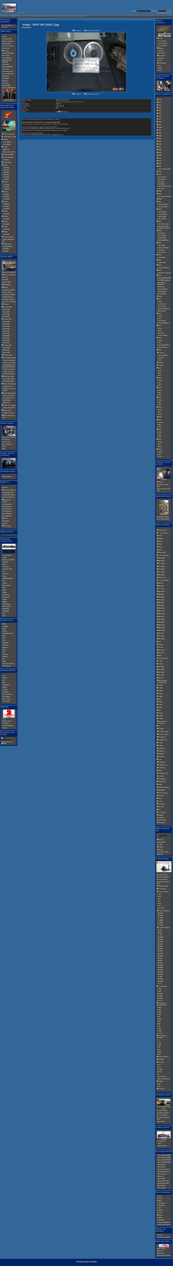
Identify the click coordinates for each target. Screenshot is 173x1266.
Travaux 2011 (5, 324)
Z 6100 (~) (162, 751)
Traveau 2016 (6, 335)
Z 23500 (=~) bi (163, 773)
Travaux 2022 (6, 352)
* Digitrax (4, 687)
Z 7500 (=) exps (163, 734)
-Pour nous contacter (8, 46)
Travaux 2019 (6, 342)
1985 (159, 141)
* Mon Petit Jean (6, 666)
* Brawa (4, 649)
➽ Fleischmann (161, 1203)
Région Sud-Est (161, 1248)
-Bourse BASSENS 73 (163, 323)
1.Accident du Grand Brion (162, 485)
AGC (159, 710)
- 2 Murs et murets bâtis (8, 362)
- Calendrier (5, 159)
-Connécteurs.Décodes (8, 299)
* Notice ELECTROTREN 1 (164, 1160)
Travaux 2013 (6, 328)
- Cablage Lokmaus (7, 297)
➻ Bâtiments (160, 58)
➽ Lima (159, 1207)
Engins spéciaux (164, 787)
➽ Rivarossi (160, 1210)
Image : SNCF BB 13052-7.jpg (41, 24)
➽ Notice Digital (161, 1188)
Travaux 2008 (6, 314)
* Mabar (4, 590)
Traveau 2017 (6, 338)
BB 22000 (162, 630)
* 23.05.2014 (6, 206)
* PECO (4, 624)
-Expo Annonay (161, 177)
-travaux (159, 432)
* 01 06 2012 (6, 184)
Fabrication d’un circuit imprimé (8, 389)
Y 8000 (160, 664)
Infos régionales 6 (7, 513)
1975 (159, 113)
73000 (160, 704)
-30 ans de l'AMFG (162, 206)
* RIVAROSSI (5, 608)
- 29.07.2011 (6, 170)
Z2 (159, 726)
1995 (159, 171)
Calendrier (12, 16)
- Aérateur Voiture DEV (8, 407)
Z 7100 (160, 742)
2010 (159, 275)
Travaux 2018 (6, 340)
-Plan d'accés (5, 48)
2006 (159, 255)
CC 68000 (162, 566)
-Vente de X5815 (161, 216)
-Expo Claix (160, 181)
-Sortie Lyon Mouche (163, 267)
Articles (161, 482)
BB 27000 (162, 625)
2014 (159, 338)
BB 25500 (162, 591)
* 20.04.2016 (6, 214)
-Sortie (161, 365)
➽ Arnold (159, 1212)
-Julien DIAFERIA (7, 58)
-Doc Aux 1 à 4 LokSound (9, 301)
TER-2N (159, 1051)
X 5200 (160, 702)
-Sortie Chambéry (162, 214)
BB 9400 (161, 616)
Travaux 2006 (6, 309)
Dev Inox (161, 806)
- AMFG (5, 139)
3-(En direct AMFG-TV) (8, 497)
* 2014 (6, 201)
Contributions (8, 355)
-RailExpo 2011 (161, 311)
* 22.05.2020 (6, 229)
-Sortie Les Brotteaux (163, 247)
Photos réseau (6, 439)
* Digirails (4, 678)
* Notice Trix (160, 1176)
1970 (160, 99)
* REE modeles (6, 604)
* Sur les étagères (7, 555)
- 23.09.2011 (6, 177)
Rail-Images (7, 526)
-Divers (160, 360)
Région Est (160, 1251)
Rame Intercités (161, 1076)
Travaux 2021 (6, 350)
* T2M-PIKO (5, 562)
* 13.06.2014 (6, 208)
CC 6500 (161, 636)
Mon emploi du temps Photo (163, 882)
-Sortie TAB (160, 250)
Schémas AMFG (6, 282)
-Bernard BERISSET (7, 66)
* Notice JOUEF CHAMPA (164, 1157)
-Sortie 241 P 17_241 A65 (164, 273)
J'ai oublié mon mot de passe (164, 12)
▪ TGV (159, 983)
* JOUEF (4, 557)
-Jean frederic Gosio (7, 71)
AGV (160, 655)
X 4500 (160, 696)
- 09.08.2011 (5, 248)
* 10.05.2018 (6, 219)
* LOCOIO (4, 689)
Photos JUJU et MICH (163, 519)
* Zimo (4, 682)
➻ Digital (159, 68)
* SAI (3, 659)
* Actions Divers (9, 237)
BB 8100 (161, 586)
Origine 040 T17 (161, 842)
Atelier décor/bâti (8, 376)
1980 (160, 127)
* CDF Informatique (7, 694)
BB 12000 (160, 979)
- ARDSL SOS (6, 149)
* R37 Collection (6, 606)
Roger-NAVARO (6, 85)
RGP (159, 699)
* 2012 (6, 182)
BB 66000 (161, 666)
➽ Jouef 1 (159, 1196)
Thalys (161, 647)
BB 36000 (162, 619)
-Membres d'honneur (7, 41)
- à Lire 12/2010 (6, 142)
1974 (159, 110)
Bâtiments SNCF (161, 820)
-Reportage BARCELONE (164, 278)
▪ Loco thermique (163, 555)
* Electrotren (5, 573)
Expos (3, 449)
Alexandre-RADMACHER (8, 87)
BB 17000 (162, 611)
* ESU (3, 613)
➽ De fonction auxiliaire (163, 1237)
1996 (159, 174)
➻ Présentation (161, 1141)
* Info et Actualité (9, 134)
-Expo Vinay (160, 188)
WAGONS (162, 790)
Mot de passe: (154, 10)
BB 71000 (161, 675)
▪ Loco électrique (163, 580)
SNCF (158, 1084)
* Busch (4, 628)
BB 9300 (161, 605)
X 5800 (160, 688)
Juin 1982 (159, 844)
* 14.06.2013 (6, 196)
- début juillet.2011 (7, 246)
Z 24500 (161, 776)
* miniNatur (5, 626)
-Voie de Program (163, 355)
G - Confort (161, 812)
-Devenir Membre (6, 43)
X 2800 (160, 716)
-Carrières (160, 357)
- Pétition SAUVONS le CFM (8, 240)
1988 (159, 149)
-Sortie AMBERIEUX (162, 240)
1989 (159, 152)
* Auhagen (5, 647)
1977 (159, 119)
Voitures (161, 795)
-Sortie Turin (160, 333)
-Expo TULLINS (161, 218)
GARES (161, 815)
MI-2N (160, 770)
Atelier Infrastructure (9, 357)
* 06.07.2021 (6, 234)
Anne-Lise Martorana (7, 73)
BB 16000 (162, 608)
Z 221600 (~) (162, 779)
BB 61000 (162, 575)
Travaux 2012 (6, 326)
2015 (159, 350)
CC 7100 (161, 588)
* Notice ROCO (161, 1178)
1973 (159, 108)
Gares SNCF (160, 817)
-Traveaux (160, 400)
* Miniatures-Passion (7, 725)
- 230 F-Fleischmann (8, 398)
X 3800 (160, 690)
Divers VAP (162, 552)
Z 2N (159, 759)
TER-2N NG (161, 781)
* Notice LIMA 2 (161, 1167)
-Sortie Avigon (161, 233)
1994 (159, 166)
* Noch (4, 640)
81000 (160, 707)
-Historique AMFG (7, 38)
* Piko (3, 580)
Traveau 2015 (6, 333)
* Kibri (3, 652)
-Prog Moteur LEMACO (8, 294)
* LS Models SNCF (7, 569)
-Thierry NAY (5, 64)
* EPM (3, 615)
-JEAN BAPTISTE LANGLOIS (7, 61)
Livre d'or (25, 16)
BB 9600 (160, 960)
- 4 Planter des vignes (8, 369)
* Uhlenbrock (5, 685)
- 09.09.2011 (6, 174)
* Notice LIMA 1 (161, 1164)
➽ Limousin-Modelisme (163, 1222)
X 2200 (160, 693)
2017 (159, 378)
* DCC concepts (6, 699)
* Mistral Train (6, 594)
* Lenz (3, 675)
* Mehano (4, 592)
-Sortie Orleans (161, 320)
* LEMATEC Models (7, 578)
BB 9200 (161, 602)
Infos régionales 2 (7, 506)
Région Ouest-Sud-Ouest (164, 1255)
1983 (159, 136)
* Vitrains (4, 583)
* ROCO (4, 564)
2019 (159, 397)
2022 (159, 429)
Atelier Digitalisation (9, 393)
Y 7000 (160, 661)
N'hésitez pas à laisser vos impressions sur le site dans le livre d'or (47, 16)
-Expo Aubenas (161, 179)
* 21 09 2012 (6, 189)
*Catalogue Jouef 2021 (8, 559)
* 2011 (5, 165)
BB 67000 (162, 558)
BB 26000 (162, 622)
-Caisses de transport (8, 413)
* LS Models (5, 566)
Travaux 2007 (6, 312)
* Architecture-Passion (8, 663)
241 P (160, 544)
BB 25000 (162, 613)
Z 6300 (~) (162, 754)
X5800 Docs (160, 849)
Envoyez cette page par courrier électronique (144, 19)
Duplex (161, 644)
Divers (160, 798)
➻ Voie (159, 65)
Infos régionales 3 (7, 509)
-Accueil (4, 36)
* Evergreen (5, 645)
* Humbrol (5, 656)
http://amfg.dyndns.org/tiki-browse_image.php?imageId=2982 (41, 122)
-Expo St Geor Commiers (164, 186)
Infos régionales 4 (7, 511)
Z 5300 (160, 745)
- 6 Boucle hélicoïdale (8, 374)
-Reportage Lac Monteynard (161, 283)
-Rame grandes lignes (163, 1078)
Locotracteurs (163, 658)
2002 (159, 209)
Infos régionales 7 (7, 516)
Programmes (5, 521)
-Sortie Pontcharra (162, 335)
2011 (159, 299)
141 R (160, 535)
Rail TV (6, 518)
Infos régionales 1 (7, 504)
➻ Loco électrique (162, 45)
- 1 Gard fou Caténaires (8, 360)
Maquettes (162, 55)
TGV (159, 641)
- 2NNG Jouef (6, 402)
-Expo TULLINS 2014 (163, 345)
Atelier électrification (9, 384)
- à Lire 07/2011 (6, 144)
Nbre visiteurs (4, 16)
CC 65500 (162, 572)
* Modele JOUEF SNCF (163, 1181)
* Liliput (4, 576)
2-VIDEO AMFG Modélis (8, 495)
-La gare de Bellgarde (163, 308)
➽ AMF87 (159, 1217)
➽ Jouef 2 (159, 1198)
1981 (159, 130)
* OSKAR (4, 599)
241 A (160, 547)
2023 (159, 439)
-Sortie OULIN (161, 257)
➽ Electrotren (160, 1205)
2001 (159, 202)
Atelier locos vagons (9, 405)
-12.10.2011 (5, 251)
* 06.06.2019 (6, 224)
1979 (159, 124)
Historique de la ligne (163, 516)
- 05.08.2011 (6, 172)
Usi (159, 809)
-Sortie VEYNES (161, 211)
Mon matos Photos (162, 874)
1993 (159, 163)
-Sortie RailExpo (161, 293)
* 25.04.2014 (6, 204)
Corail (160, 801)
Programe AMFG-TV (10, 490)
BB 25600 (162, 597)
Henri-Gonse (5, 83)
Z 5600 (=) (162, 762)
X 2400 (160, 685)
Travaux (6, 304)
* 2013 (6, 191)
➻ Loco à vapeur (161, 41)
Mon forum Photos (162, 879)
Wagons (161, 48)
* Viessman (5, 654)
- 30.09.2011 (6, 179)
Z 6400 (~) (162, 756)
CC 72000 (162, 563)
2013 (159, 325)
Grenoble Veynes (6, 476)
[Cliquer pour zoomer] (86, 92)
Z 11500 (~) (162, 737)
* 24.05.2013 (6, 194)
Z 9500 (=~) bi (163, 740)
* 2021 (6, 231)
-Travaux (159, 301)
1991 (159, 158)
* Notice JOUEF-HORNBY (164, 1155)
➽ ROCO (159, 1201)
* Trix (3, 571)
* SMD (3, 718)
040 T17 (161, 839)
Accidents (162, 822)
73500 (160, 784)
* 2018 (6, 216)
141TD (161, 538)
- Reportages (7, 162)
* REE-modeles (6, 585)
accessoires (162, 63)
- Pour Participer (8, 157)
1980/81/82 (160, 854)
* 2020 (6, 226)
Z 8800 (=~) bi (163, 765)
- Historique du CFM (9, 136)
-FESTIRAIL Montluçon (163, 280)
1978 (159, 122)
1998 (159, 191)
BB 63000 (161, 669)
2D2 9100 (161, 600)
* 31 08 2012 (6, 186)
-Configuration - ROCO (8, 290)
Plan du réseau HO (9, 274)
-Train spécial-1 (161, 306)
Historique (5, 487)
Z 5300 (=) (162, 748)
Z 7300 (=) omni (163, 731)
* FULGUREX (5, 611)
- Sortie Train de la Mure (164, 169)
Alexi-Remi (5, 80)
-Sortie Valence (161, 252)
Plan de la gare (6, 442)
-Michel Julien (6, 55)
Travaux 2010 (7, 319)
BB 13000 (162, 639)
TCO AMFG (5, 279)
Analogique (7, 284)
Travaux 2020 (7, 345)
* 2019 (6, 221)
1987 (159, 147)
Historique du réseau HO (9, 272)
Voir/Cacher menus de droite (147, 18)
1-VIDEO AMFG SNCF (8, 492)
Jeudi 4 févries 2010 (162, 852)
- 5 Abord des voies (7, 371)
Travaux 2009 (6, 316)
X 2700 (160, 713)
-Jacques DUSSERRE (8, 53)
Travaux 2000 (7, 307)
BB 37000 (162, 627)
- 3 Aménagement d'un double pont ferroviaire (8, 365)
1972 (159, 105)
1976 (159, 116)
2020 (159, 407)
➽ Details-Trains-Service (163, 1224)
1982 (159, 133)
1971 (159, 102)
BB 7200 (161, 633)
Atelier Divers (7, 410)
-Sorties (159, 414)
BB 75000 (162, 561)
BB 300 (161, 583)
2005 (159, 242)
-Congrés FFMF (161, 238)
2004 (159, 230)
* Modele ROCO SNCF (163, 1183)
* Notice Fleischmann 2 (163, 1171)
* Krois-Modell (6, 701)
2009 (159, 270)
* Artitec (4, 661)
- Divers (5, 147)
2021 (159, 419)
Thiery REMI (5, 78)
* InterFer (4, 728)
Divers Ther (162, 577)
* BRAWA (4, 601)
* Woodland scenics (7, 633)
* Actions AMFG (8, 154)
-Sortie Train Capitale (163, 224)
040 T (160, 541)
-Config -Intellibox (7, 292)
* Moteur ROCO (161, 1185)
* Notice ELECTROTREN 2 (164, 1162)
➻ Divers (159, 60)
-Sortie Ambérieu (162, 291)
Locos (161, 38)
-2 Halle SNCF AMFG (8, 381)
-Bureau (6, 50)
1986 (159, 144)
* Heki (3, 638)
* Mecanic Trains (6, 721)
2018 (159, 387)
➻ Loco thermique (162, 43)
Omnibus (159, 1033)
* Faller (4, 635)
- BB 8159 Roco (6, 400)
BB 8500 (161, 594)
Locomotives (163, 530)
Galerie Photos (163, 886)
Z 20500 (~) (162, 767)
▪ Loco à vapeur (163, 533)
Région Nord (160, 1253)
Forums (19, 16)
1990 (160, 155)
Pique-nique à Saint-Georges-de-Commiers (163, 227)
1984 (159, 138)
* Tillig (4, 587)
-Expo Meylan (161, 184)
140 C (160, 549)
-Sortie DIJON (161, 245)
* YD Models (5, 692)
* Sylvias (4, 631)
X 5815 (161, 847)
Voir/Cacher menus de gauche (26, 18)
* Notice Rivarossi (162, 1174)
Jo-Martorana (5, 76)
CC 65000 (162, 569)
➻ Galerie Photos (162, 1145)
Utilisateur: (134, 10)
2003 (159, 221)
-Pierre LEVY (5, 69)
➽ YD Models (160, 1220)
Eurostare (162, 650)
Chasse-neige (163, 793)
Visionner (4, 523)
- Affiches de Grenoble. (8, 152)
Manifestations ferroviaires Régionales (76, 16)
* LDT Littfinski (6, 696)
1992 (159, 161)
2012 (159, 313)
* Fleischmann (6, 597)
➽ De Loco (160, 1235)
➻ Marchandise (161, 53)
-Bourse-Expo (161, 286)
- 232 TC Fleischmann (8, 395)
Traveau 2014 (6, 331)
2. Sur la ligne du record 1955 (163, 489)
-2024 (160, 449)
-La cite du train (161, 304)
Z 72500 (160, 718)
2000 (160, 199)
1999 (159, 194)
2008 (159, 265)
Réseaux (161, 652)
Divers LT (161, 678)
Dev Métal (161, 804)
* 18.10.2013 (6, 199)
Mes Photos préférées (163, 877)
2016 (159, 368)
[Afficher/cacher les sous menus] (3, 50)
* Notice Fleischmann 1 (163, 1169)
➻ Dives (159, 1143)
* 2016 (6, 211)
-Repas (159, 318)
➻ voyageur (160, 50)
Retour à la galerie (26, 27)
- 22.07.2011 (6, 167)
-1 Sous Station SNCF (8, 379)
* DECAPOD (5, 642)
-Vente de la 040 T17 (162, 204)
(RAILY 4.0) (5, 277)
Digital (6, 287)
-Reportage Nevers (162, 289)
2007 (159, 260)
